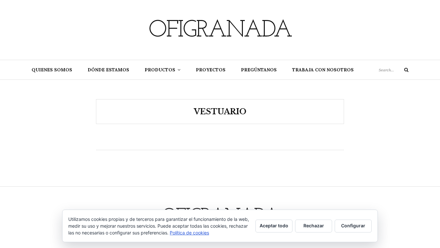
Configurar (353, 225)
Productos (160, 70)
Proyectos (210, 70)
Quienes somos (52, 70)
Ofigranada (220, 30)
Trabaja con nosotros (323, 70)
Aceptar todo (274, 225)
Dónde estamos (108, 70)
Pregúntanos (259, 70)
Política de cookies (189, 232)
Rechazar (313, 225)
